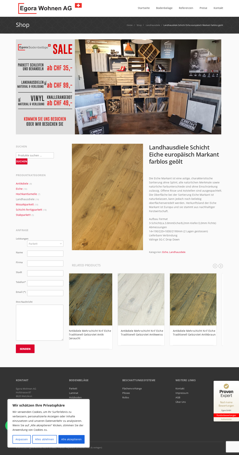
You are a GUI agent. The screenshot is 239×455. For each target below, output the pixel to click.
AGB (178, 397)
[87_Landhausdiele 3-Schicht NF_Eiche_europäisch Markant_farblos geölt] (107, 196)
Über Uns (181, 402)
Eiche (165, 252)
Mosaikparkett (25, 204)
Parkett (73, 388)
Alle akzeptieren (71, 439)
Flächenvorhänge (132, 388)
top (231, 447)
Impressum (182, 393)
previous (215, 266)
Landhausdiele (177, 252)
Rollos (125, 397)
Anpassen (21, 439)
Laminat (73, 393)
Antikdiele (22, 183)
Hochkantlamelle (26, 194)
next (220, 266)
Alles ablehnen (44, 439)
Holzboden (75, 397)
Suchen (21, 161)
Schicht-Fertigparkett (29, 209)
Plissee (126, 393)
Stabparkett (23, 215)
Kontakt (180, 388)
